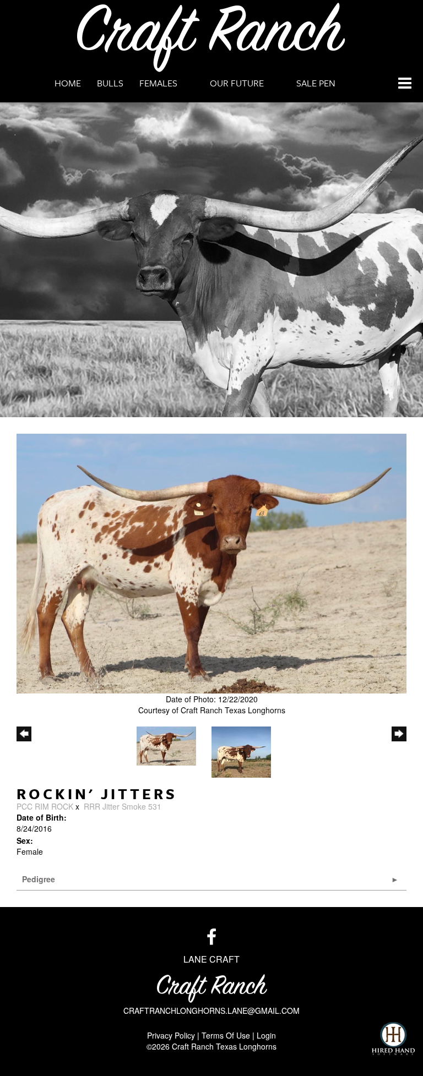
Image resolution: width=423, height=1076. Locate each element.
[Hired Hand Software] (393, 1038)
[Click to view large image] (211, 563)
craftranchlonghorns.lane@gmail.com (211, 1010)
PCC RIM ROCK (45, 806)
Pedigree (38, 878)
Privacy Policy (171, 1035)
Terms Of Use (226, 1035)
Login (266, 1035)
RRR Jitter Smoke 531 (122, 806)
